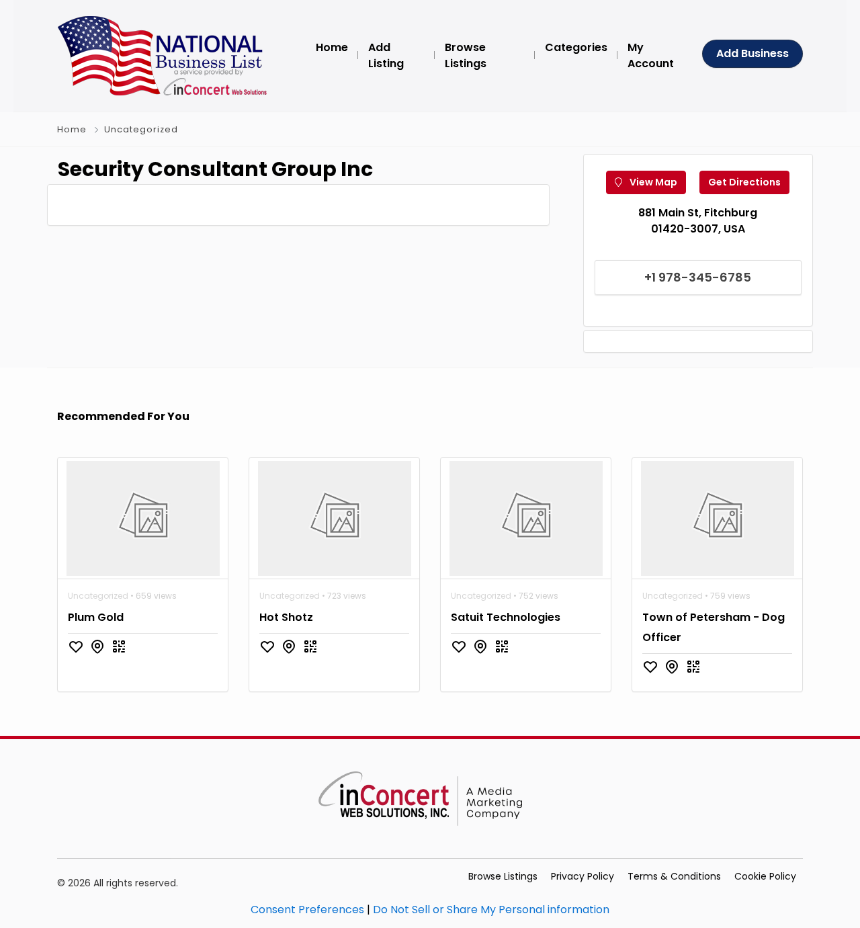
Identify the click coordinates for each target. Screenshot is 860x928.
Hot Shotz (286, 617)
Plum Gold (96, 617)
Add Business (752, 53)
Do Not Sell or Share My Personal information (491, 909)
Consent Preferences (307, 909)
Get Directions (744, 182)
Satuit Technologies (505, 617)
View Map (652, 182)
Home (72, 129)
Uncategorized (141, 129)
